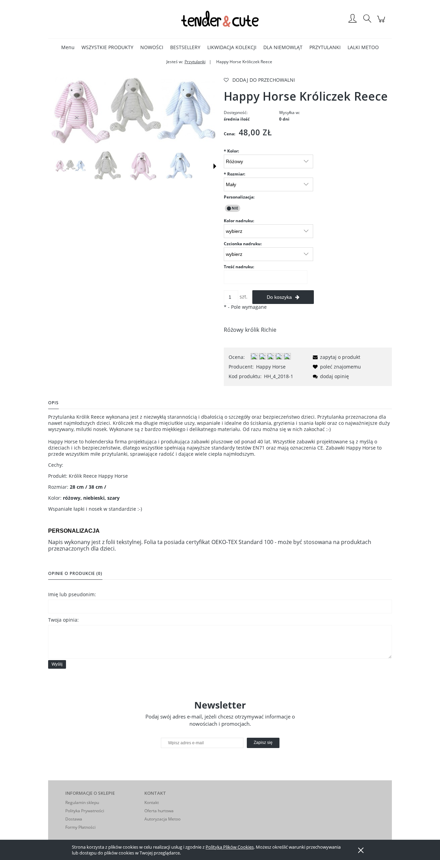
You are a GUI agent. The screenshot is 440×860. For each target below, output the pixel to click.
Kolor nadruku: (239, 221)
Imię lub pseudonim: (72, 594)
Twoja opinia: (63, 619)
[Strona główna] (220, 19)
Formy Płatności (80, 827)
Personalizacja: (239, 197)
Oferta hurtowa (159, 811)
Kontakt (151, 802)
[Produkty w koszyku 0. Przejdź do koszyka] (382, 22)
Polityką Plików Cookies (230, 847)
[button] (214, 166)
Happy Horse (271, 366)
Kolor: (231, 151)
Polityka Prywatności (84, 811)
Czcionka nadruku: (243, 244)
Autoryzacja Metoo (162, 819)
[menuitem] (67, 47)
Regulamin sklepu (82, 802)
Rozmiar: (234, 174)
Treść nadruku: (239, 267)
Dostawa (73, 819)
